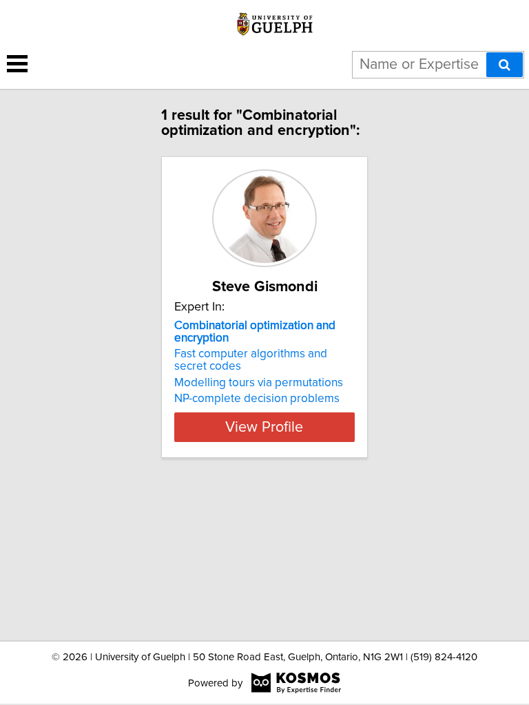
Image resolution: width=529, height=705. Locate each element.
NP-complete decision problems (257, 398)
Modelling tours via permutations (258, 383)
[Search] (504, 64)
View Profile (264, 427)
